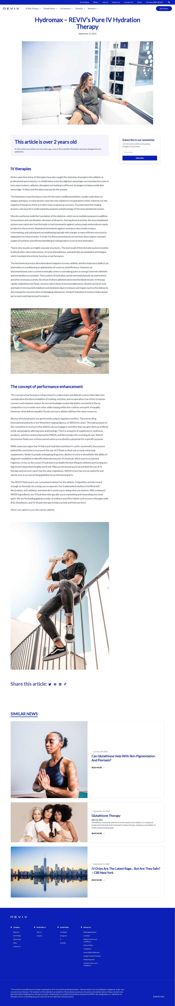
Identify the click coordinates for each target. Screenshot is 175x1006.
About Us (116, 2)
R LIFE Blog (84, 2)
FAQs (139, 2)
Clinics (95, 2)
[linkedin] (61, 684)
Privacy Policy (88, 945)
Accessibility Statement (92, 952)
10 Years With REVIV (154, 2)
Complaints (87, 949)
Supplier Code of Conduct (92, 956)
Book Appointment (90, 932)
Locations (87, 936)
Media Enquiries (89, 960)
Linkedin (63, 943)
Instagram (63, 936)
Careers (39, 936)
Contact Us (128, 2)
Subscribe (140, 158)
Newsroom (17, 939)
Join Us (105, 2)
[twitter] (51, 684)
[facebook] (56, 684)
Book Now (164, 8)
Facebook (63, 932)
